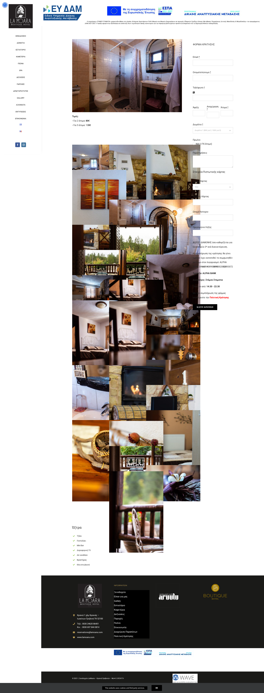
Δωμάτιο (198, 124)
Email (196, 57)
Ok (157, 688)
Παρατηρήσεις (200, 153)
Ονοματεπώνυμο (202, 72)
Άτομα (224, 107)
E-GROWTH (120, 678)
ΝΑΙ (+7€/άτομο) (204, 144)
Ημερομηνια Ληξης (202, 227)
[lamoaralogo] (21, 5)
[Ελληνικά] (20, 125)
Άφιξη (196, 107)
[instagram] (23, 144)
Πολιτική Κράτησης (219, 297)
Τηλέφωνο (199, 87)
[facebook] (17, 144)
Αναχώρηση (212, 108)
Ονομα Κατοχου (200, 211)
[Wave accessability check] (203, 678)
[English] (20, 132)
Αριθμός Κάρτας (201, 196)
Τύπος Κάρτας (200, 181)
